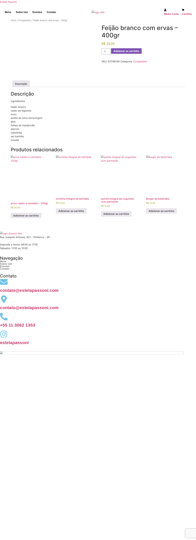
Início (13, 20)
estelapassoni (14, 342)
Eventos (37, 12)
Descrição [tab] (21, 83)
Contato (51, 12)
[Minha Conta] (165, 10)
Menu (8, 12)
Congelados (24, 20)
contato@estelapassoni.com (29, 290)
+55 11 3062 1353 (17, 325)
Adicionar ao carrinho (126, 51)
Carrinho (187, 14)
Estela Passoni (8, 1)
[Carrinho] (183, 10)
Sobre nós (22, 12)
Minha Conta (171, 14)
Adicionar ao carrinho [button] (26, 215)
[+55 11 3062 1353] (4, 316)
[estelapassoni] (4, 334)
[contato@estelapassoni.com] (4, 282)
